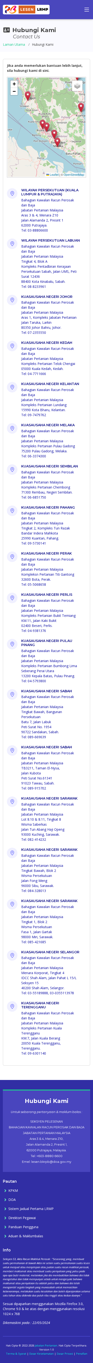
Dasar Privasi (65, 1353)
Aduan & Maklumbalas (25, 1236)
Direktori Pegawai (22, 1218)
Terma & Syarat (16, 1353)
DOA (12, 1199)
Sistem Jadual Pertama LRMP (31, 1208)
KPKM (13, 1190)
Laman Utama (14, 44)
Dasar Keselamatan (41, 1353)
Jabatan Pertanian (46, 1345)
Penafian (81, 1353)
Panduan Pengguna (23, 1227)
